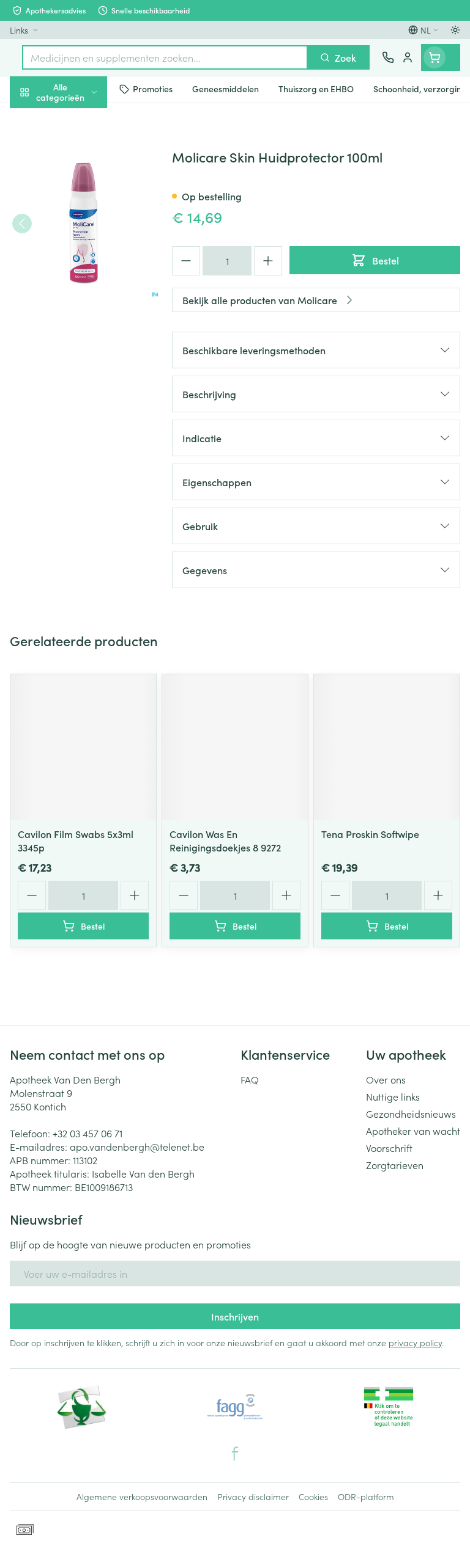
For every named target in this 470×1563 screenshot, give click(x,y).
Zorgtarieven (394, 1164)
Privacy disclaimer (253, 1496)
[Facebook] (235, 1454)
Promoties (32, 118)
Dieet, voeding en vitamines (78, 190)
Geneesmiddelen (78, 380)
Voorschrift (389, 1147)
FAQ (250, 1079)
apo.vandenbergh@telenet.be (137, 1146)
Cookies (313, 1496)
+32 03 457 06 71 (87, 1133)
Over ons (386, 1079)
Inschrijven (235, 1316)
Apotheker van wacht (413, 1130)
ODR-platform (366, 1496)
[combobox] (165, 57)
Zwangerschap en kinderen (78, 229)
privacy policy (415, 1342)
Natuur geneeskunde (78, 292)
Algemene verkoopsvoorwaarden (141, 1496)
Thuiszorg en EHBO (78, 322)
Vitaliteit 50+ (78, 262)
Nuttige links (393, 1096)
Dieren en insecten (78, 351)
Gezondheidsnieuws (411, 1113)
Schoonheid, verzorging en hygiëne (78, 151)
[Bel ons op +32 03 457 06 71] (388, 57)
